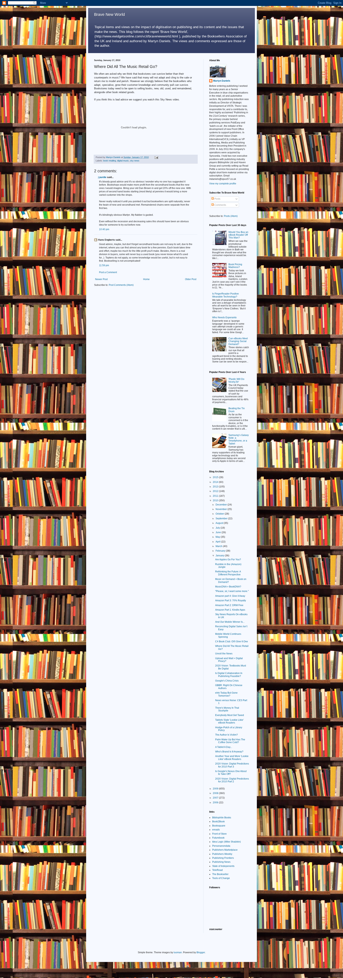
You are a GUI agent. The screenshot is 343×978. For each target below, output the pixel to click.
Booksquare (218, 825)
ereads (216, 829)
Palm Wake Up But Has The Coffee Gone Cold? (230, 741)
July (218, 527)
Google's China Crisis (227, 680)
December (221, 504)
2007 (216, 797)
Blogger (201, 952)
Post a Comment (108, 272)
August (220, 523)
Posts (217, 198)
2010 (216, 500)
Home (146, 279)
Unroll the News (223, 653)
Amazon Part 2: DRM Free (229, 605)
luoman (178, 952)
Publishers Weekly (222, 854)
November (221, 509)
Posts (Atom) (231, 216)
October (220, 513)
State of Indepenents (223, 866)
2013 (216, 486)
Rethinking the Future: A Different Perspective (228, 573)
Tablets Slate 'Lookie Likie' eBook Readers (229, 721)
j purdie (102, 177)
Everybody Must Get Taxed (229, 715)
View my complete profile (222, 183)
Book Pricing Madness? (235, 266)
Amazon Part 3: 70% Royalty (230, 600)
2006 (216, 802)
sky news (134, 160)
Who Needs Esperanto (224, 317)
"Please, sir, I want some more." (232, 591)
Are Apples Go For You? (228, 559)
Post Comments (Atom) (121, 285)
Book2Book (218, 821)
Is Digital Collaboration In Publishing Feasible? (228, 674)
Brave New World (109, 14)
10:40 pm (104, 229)
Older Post (190, 279)
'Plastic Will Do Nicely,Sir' (236, 380)
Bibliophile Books (221, 817)
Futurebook (218, 837)
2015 (216, 477)
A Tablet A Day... (223, 747)
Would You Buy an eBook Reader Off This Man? (238, 235)
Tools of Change (221, 878)
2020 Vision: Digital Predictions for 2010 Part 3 (232, 765)
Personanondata (221, 846)
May (218, 537)
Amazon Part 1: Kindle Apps (230, 609)
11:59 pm (104, 265)
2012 (216, 491)
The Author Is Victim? (226, 734)
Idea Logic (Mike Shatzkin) (226, 841)
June (219, 532)
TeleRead (217, 870)
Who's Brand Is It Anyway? (229, 751)
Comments (220, 205)
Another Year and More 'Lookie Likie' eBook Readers (232, 757)
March (219, 546)
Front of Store (219, 833)
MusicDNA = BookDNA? (228, 586)
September (222, 518)
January (220, 555)
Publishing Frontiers (223, 858)
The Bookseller (220, 874)
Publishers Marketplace (225, 849)
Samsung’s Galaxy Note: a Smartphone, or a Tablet (238, 439)
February (221, 550)
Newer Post (101, 279)
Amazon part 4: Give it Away (230, 596)
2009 (216, 788)
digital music (123, 160)
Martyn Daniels (221, 80)
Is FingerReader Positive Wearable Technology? (225, 295)
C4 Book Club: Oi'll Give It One (231, 641)
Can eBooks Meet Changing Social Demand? (238, 341)
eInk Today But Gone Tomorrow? (226, 694)
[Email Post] (156, 157)
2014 (216, 482)
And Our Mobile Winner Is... (230, 622)
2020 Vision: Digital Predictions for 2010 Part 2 (232, 780)
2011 (216, 496)
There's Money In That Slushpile (227, 709)
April (218, 541)
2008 (216, 793)
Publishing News (221, 862)
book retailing (109, 160)
